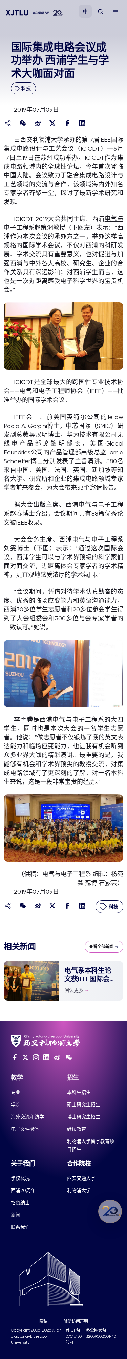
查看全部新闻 (101, 946)
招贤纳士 (20, 1202)
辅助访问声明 (76, 1321)
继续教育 (76, 1129)
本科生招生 (79, 1092)
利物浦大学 (79, 1190)
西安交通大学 (81, 1178)
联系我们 (20, 1227)
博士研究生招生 (83, 1116)
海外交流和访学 (27, 1116)
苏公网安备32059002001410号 (101, 1336)
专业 (15, 1092)
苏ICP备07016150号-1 (74, 1336)
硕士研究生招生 (83, 1104)
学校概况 (20, 1178)
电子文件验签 (25, 1129)
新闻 (15, 1215)
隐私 (43, 1321)
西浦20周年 (23, 1190)
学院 (15, 1104)
